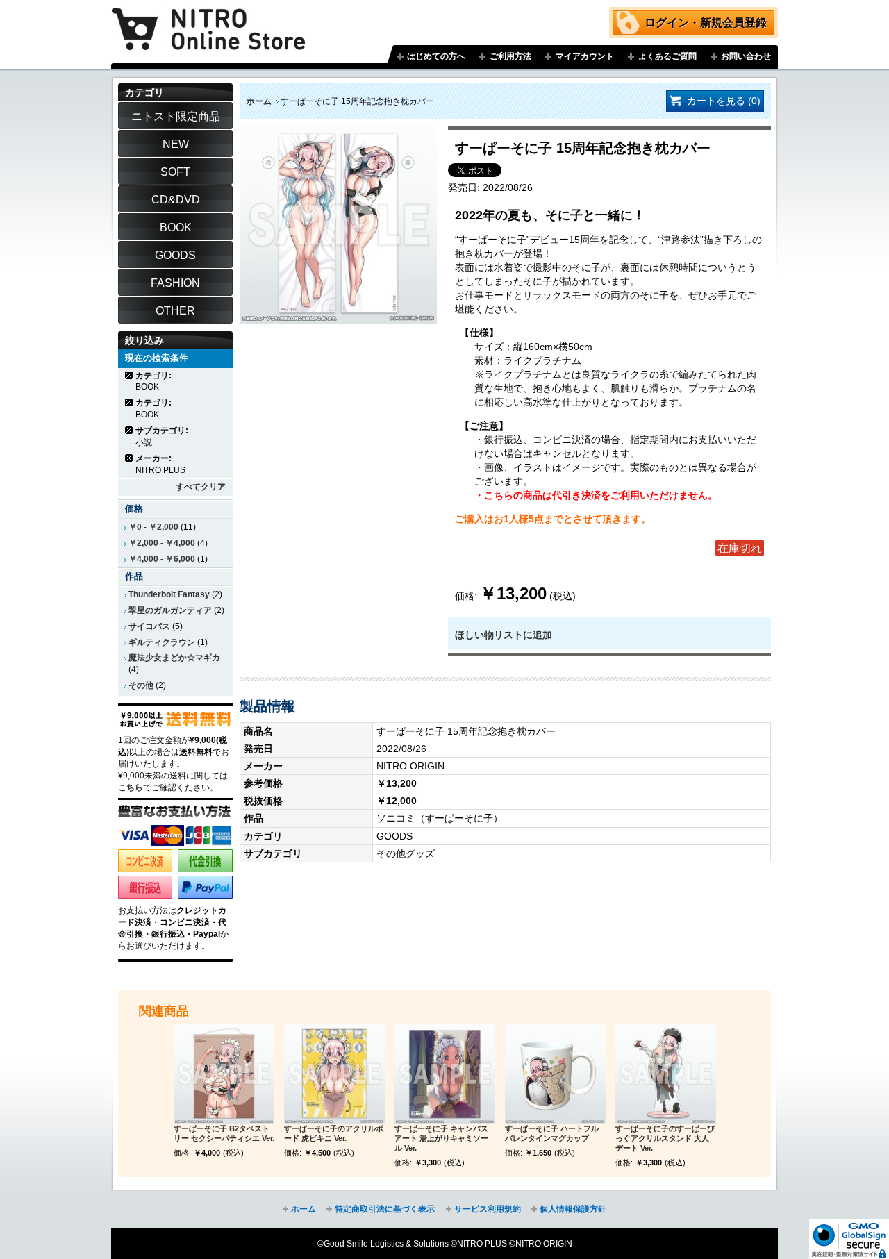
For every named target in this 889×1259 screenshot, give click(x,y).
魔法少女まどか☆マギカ (174, 657)
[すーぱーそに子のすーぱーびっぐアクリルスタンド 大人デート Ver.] (665, 1074)
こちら (130, 787)
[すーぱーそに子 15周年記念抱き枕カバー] (338, 133)
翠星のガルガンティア (170, 610)
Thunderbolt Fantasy (169, 594)
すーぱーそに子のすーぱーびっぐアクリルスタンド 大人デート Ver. (665, 1138)
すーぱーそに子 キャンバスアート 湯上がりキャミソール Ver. (441, 1138)
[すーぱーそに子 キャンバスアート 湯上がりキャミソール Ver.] (444, 1074)
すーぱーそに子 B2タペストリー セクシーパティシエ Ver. (224, 1133)
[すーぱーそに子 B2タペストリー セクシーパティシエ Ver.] (224, 1074)
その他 (140, 685)
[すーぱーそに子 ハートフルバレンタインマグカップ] (555, 1074)
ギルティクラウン (161, 642)
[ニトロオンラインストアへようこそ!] (208, 19)
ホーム (259, 101)
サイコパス (149, 626)
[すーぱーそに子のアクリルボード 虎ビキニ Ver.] (334, 1074)
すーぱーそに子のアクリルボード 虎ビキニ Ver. (333, 1133)
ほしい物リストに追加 (503, 634)
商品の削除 (129, 375)
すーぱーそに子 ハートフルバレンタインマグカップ (552, 1133)
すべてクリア (201, 487)
